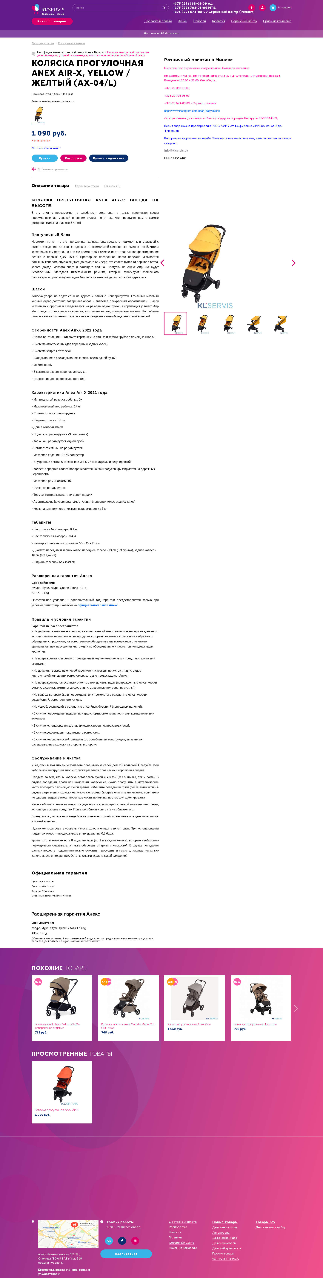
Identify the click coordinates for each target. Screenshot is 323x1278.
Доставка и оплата (158, 21)
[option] (227, 263)
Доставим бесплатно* (46, 148)
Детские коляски (43, 43)
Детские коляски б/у (270, 1227)
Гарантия (218, 21)
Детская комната (224, 1238)
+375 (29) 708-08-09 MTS (194, 7)
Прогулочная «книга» (71, 43)
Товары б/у (265, 1222)
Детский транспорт (226, 1248)
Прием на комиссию (277, 21)
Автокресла (221, 1233)
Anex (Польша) (63, 94)
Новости (199, 21)
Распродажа (178, 1227)
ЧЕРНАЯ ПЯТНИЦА (225, 1259)
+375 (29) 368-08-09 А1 (192, 3)
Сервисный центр (244, 21)
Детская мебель (224, 1243)
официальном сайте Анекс (98, 605)
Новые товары (225, 1222)
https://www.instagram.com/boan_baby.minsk (192, 110)
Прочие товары (223, 1253)
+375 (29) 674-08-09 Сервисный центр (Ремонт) (214, 11)
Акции (182, 21)
